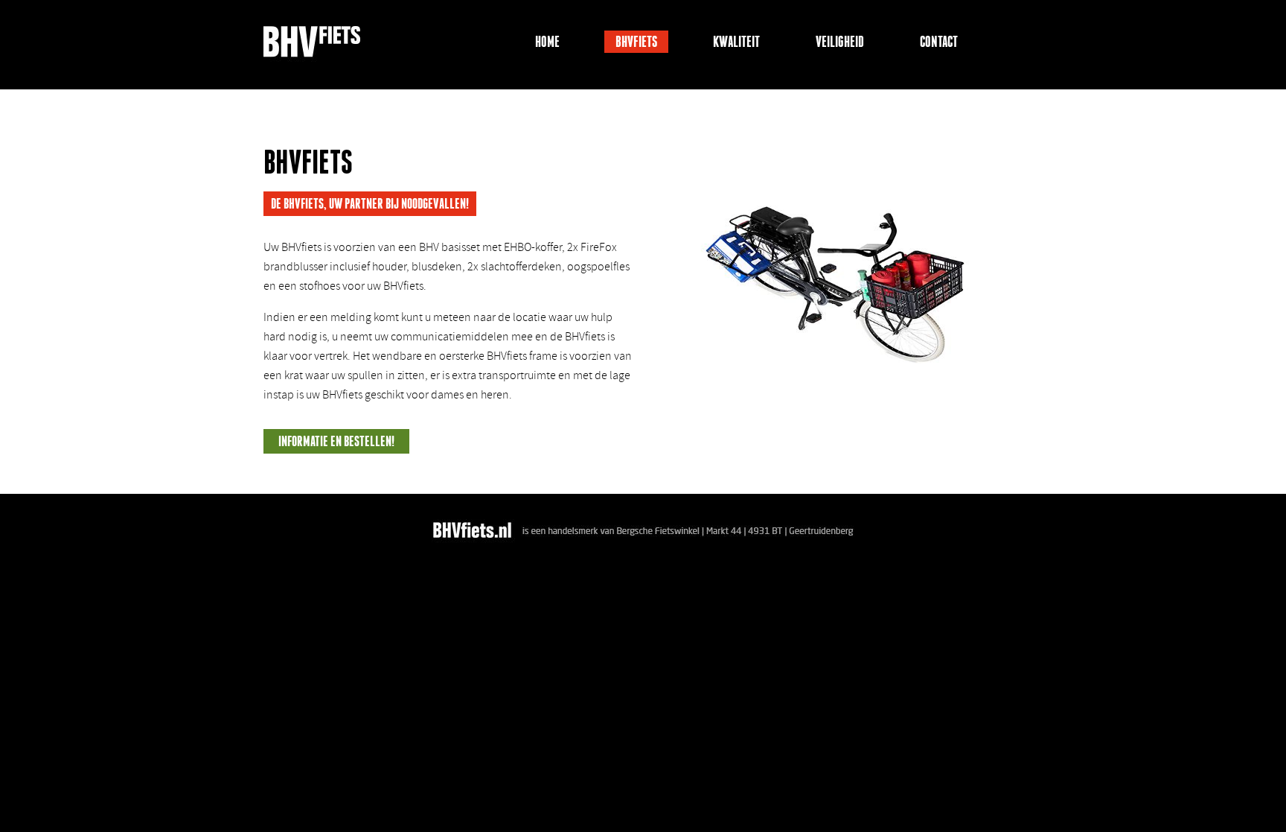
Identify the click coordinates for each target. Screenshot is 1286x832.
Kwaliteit (736, 41)
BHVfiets (636, 41)
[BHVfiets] (311, 47)
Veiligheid (840, 41)
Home (547, 41)
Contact (939, 41)
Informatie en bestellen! (336, 441)
